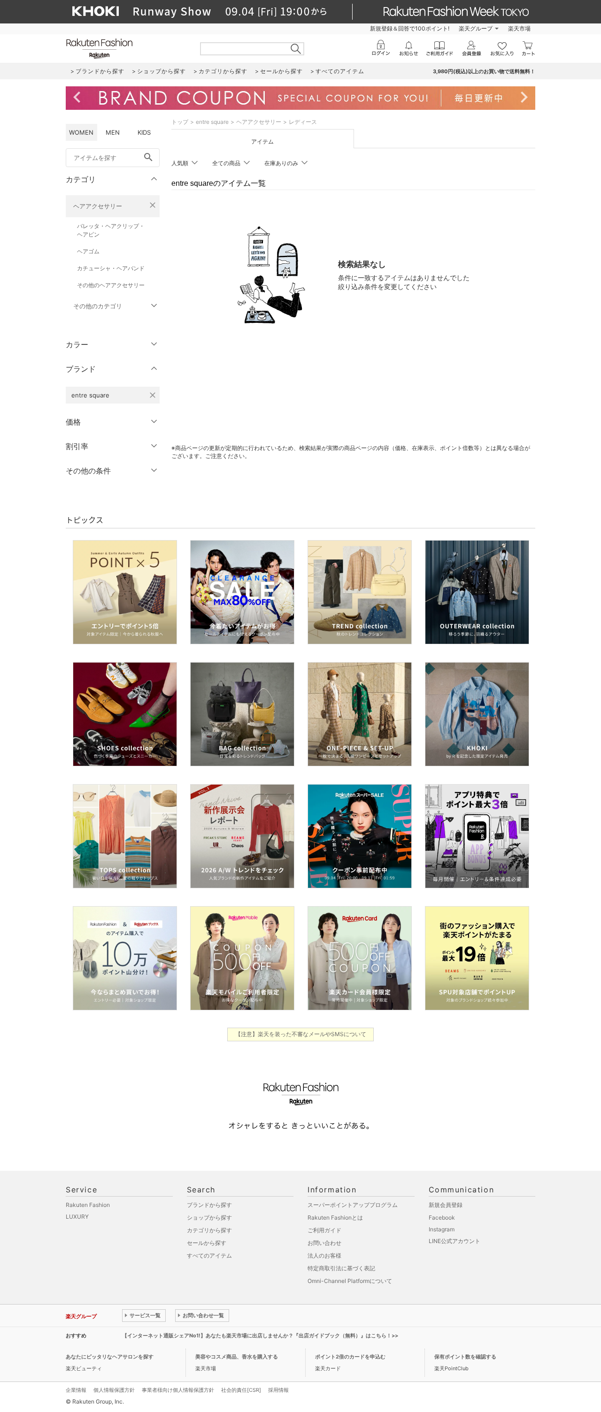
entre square (212, 121)
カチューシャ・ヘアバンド (111, 268)
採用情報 (278, 1390)
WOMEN (81, 132)
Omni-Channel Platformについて (350, 1280)
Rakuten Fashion (88, 1204)
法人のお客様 (324, 1255)
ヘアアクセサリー (97, 206)
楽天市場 (519, 28)
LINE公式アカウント (454, 1240)
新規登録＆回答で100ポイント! (409, 28)
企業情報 (76, 1390)
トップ (179, 121)
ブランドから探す (209, 1204)
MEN (113, 132)
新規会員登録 (445, 1204)
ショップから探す (209, 1217)
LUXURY (77, 1216)
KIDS (144, 132)
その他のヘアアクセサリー (111, 285)
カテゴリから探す (209, 1230)
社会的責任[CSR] (241, 1390)
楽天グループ (476, 28)
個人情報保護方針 (114, 1390)
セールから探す (206, 1242)
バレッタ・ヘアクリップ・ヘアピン (111, 230)
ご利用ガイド (324, 1230)
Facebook (442, 1217)
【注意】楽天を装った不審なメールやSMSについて (300, 1034)
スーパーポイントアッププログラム (353, 1204)
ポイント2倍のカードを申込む (350, 1356)
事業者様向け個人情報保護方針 (178, 1390)
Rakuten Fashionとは (335, 1217)
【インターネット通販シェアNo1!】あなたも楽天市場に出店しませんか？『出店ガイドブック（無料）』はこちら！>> (260, 1335)
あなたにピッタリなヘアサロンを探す (110, 1356)
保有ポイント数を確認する (465, 1356)
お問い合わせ (324, 1242)
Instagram (442, 1229)
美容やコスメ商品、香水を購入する (236, 1356)
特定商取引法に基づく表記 (341, 1268)
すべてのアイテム (209, 1255)
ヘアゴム (88, 251)
